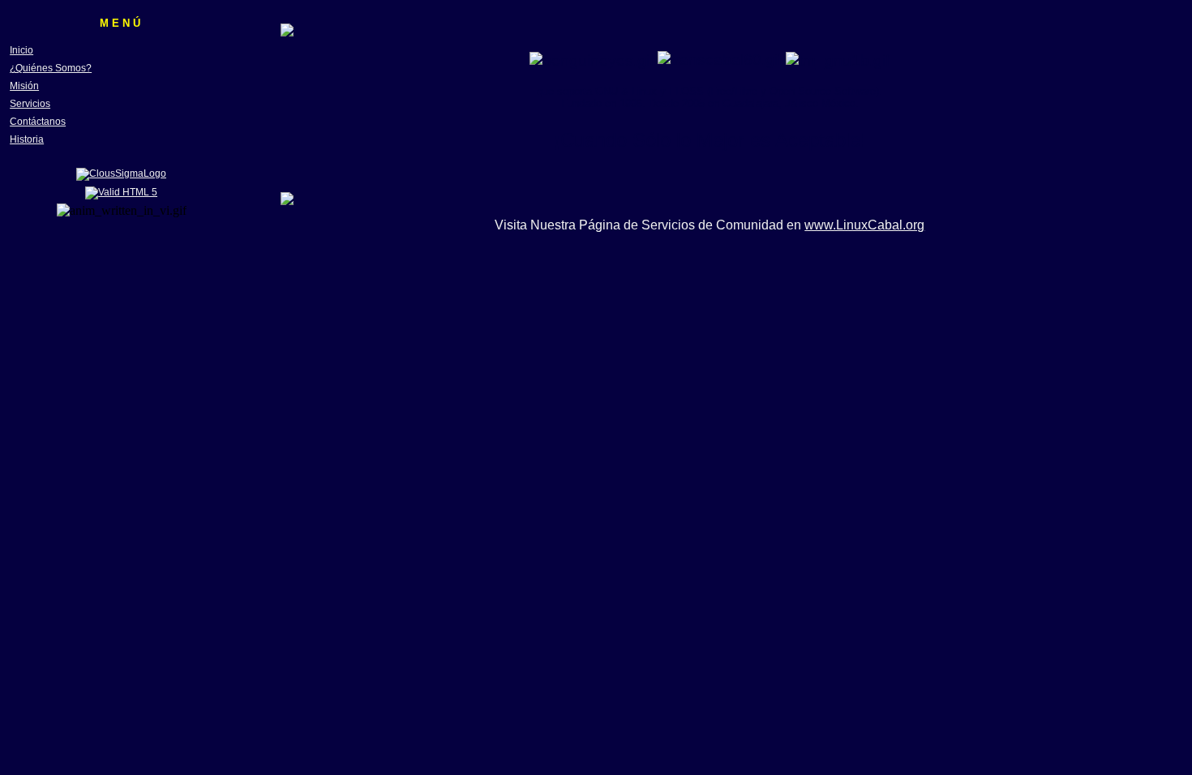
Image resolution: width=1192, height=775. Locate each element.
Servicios (30, 103)
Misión (24, 86)
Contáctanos (38, 121)
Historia (27, 139)
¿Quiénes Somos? (51, 68)
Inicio (21, 50)
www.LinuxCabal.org (864, 225)
